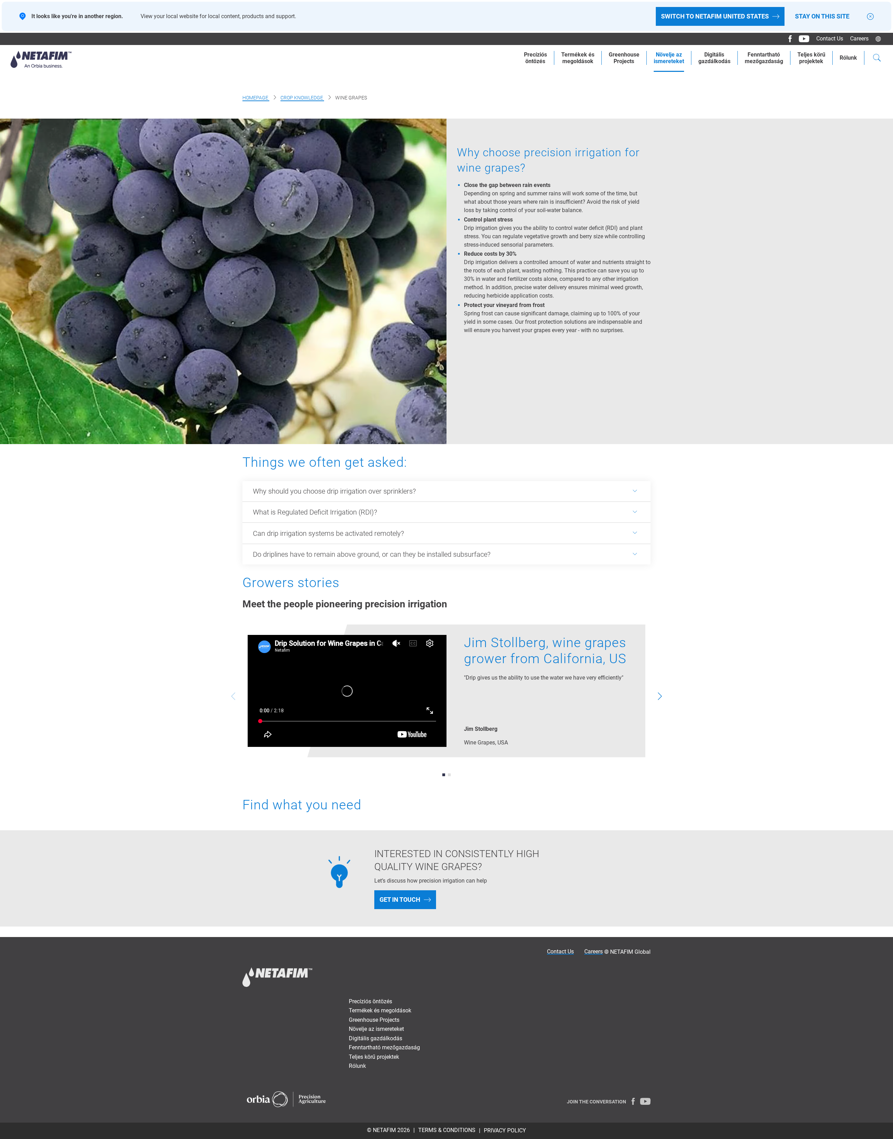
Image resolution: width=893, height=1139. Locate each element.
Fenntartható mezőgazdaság (384, 1047)
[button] (443, 774)
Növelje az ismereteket (376, 1029)
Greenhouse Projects (624, 58)
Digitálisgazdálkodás (714, 58)
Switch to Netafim (715, 16)
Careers (859, 38)
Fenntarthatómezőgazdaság (764, 58)
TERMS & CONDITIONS (446, 1130)
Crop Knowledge (302, 97)
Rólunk (848, 57)
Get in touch (400, 899)
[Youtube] (801, 38)
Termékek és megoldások (380, 1010)
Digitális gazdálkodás (375, 1038)
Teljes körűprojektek (811, 58)
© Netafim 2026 (388, 1130)
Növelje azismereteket (669, 58)
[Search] (877, 59)
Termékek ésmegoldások (577, 58)
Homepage (255, 97)
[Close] (870, 17)
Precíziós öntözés (370, 1001)
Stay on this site (822, 16)
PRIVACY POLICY (505, 1130)
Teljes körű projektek (374, 1057)
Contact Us (829, 38)
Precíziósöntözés (535, 58)
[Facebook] (787, 38)
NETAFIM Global (630, 952)
